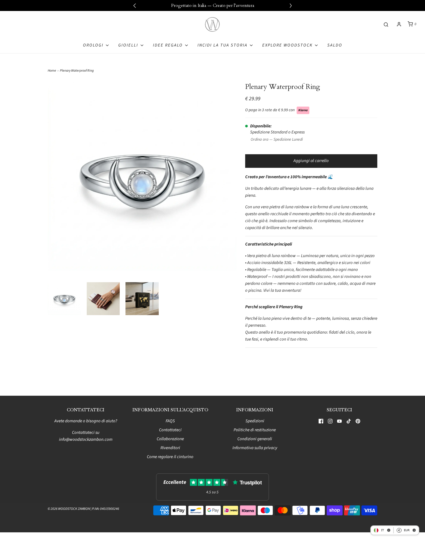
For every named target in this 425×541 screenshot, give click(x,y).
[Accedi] (399, 24)
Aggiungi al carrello (311, 161)
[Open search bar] (386, 24)
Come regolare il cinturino (170, 457)
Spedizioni (254, 421)
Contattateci (170, 430)
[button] (64, 298)
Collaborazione (170, 439)
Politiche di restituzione (255, 430)
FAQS (170, 421)
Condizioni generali (254, 439)
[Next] (290, 5)
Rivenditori (170, 448)
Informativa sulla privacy (254, 448)
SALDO (334, 45)
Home (52, 70)
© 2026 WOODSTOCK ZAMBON (69, 508)
